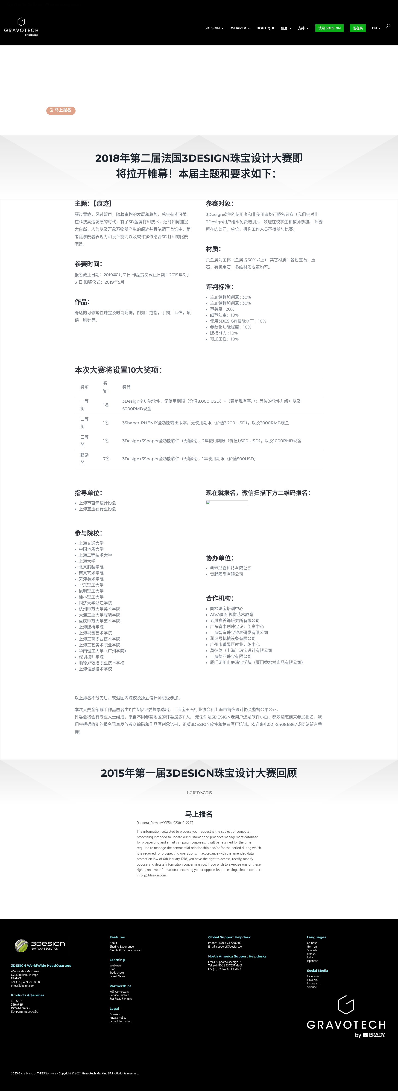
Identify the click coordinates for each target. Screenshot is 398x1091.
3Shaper (238, 28)
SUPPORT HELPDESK (24, 1011)
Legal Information (120, 1021)
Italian (310, 957)
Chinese (312, 943)
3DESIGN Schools (121, 999)
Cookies (115, 1014)
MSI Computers (119, 991)
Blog (112, 969)
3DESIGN (17, 1001)
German (312, 946)
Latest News (117, 976)
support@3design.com (230, 946)
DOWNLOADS (20, 1008)
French (311, 953)
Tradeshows (117, 972)
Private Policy (118, 1017)
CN (374, 28)
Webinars (116, 965)
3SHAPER (17, 1004)
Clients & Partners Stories (126, 950)
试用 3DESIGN (329, 28)
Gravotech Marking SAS (97, 1073)
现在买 (358, 28)
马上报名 (63, 110)
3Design (212, 28)
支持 (301, 28)
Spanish (312, 950)
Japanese (312, 961)
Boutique (266, 28)
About (113, 943)
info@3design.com (22, 985)
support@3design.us (229, 962)
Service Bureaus (119, 995)
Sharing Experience (122, 946)
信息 (284, 28)
